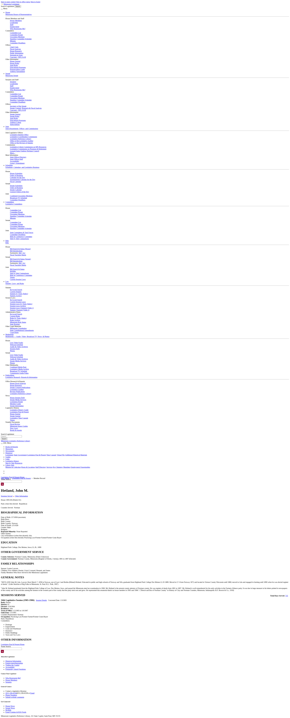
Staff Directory (40, 467)
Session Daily (15, 349)
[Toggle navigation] (2, 9)
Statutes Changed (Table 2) (19, 310)
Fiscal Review (15, 424)
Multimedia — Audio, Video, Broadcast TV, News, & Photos (27, 336)
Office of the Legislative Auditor (21, 141)
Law (7, 281)
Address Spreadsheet (17, 71)
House (7, 12)
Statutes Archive (16, 296)
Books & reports (16, 430)
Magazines (9, 449)
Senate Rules (14, 116)
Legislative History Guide (19, 410)
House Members (16, 21)
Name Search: (6, 646)
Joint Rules (14, 65)
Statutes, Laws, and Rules (14, 283)
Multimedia (9, 334)
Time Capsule (51, 455)
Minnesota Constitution (18, 328)
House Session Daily (17, 398)
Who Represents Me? (17, 29)
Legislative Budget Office (19, 135)
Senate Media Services (18, 361)
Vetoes (12, 277)
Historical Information (13, 661)
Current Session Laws (18, 279)
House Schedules (16, 173)
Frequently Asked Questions (15, 669)
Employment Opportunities (80, 467)
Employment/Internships (14, 663)
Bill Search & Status (17, 269)
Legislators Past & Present (19, 412)
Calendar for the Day (17, 177)
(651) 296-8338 (11, 693)
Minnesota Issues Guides (19, 426)
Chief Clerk (14, 47)
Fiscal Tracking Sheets (18, 255)
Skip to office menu (23, 2)
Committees (9, 202)
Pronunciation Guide (17, 69)
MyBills (13, 271)
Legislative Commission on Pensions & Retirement (28, 149)
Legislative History (12, 461)
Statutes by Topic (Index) (19, 294)
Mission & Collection (13, 467)
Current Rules (15, 316)
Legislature (9, 455)
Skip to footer (35, 2)
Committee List (15, 33)
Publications (9, 375)
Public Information (16, 53)
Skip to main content (8, 2)
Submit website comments (14, 697)
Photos (12, 351)
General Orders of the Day (19, 192)
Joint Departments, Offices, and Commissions (21, 129)
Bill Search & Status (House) (20, 249)
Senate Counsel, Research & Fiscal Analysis (26, 108)
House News (10, 706)
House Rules (14, 63)
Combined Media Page (18, 367)
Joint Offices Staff (16, 159)
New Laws (14, 428)
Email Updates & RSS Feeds (15, 712)
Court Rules (14, 332)
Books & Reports (11, 447)
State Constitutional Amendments (22, 330)
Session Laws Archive (18, 306)
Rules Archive (15, 320)
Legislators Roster (16, 402)
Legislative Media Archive (19, 369)
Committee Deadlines (17, 43)
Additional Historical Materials (76, 455)
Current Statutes (15, 292)
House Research (16, 51)
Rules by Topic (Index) (18, 318)
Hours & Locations (28, 467)
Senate (7, 74)
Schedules (9, 165)
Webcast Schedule (16, 345)
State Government (20, 455)
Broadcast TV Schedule (18, 198)
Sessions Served (6, 496)
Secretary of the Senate (18, 106)
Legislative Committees (13, 204)
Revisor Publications (17, 392)
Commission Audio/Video (19, 373)
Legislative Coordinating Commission (23, 137)
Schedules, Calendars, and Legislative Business (22, 167)
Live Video (14, 343)
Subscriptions (15, 124)
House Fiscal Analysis (18, 383)
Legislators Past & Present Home (12, 477)
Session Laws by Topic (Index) (21, 304)
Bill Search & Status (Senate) (20, 259)
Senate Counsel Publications (20, 387)
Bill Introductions (16, 251)
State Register (15, 324)
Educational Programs (18, 67)
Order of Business (16, 175)
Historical (8, 453)
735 (286, 596)
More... (12, 153)
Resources (18, 463)
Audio (20, 343)
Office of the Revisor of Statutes (21, 143)
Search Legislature (7, 6)
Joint (7, 127)
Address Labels (15, 122)
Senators (13, 82)
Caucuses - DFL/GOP (18, 57)
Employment (14, 27)
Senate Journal (15, 114)
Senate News (10, 708)
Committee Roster (16, 35)
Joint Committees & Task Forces (21, 233)
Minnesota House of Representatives (18, 14)
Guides (8, 457)
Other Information (21, 496)
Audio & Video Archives (19, 347)
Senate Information (17, 406)
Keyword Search (16, 290)
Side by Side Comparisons (19, 239)
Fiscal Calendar (15, 182)
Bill (20, 253)
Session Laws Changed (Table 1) (22, 308)
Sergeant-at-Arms (16, 55)
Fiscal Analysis (15, 49)
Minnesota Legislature (11, 4)
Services (49, 467)
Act (24, 253)
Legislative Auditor (17, 389)
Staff (11, 25)
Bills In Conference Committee (21, 237)
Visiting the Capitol (12, 665)
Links (7, 459)
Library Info (9, 465)
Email (32, 693)
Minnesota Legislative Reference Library (15, 441)
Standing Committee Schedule (21, 39)
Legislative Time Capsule (19, 418)
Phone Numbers (11, 695)
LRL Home (5, 478)
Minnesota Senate (11, 76)
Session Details (41, 600)
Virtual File (61, 455)
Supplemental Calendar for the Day (22, 180)
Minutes (13, 41)
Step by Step (9, 463)
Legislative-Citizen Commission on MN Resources (28, 147)
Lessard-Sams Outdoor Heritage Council (24, 151)
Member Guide (15, 404)
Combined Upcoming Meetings (21, 196)
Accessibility (14, 161)
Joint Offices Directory (18, 157)
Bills (7, 241)
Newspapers (9, 451)
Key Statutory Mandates (61, 467)
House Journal (15, 61)
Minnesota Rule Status (18, 322)
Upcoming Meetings (17, 37)
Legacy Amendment (17, 163)
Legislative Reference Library (20, 139)
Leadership (14, 23)
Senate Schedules (16, 186)
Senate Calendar (16, 190)
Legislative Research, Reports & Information (21, 377)
